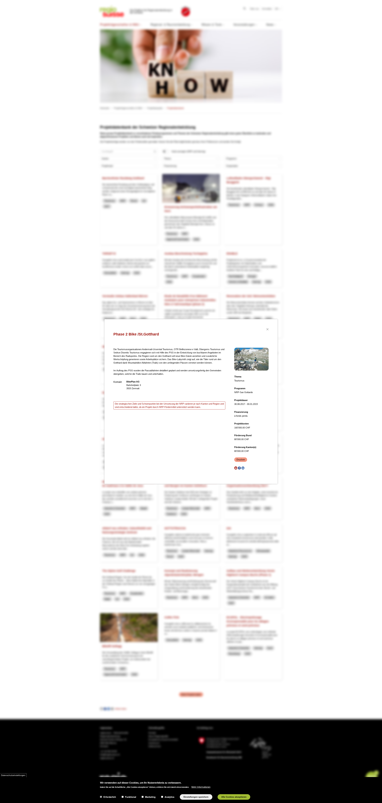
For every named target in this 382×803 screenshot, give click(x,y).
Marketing (150, 797)
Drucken (241, 459)
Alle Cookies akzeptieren (234, 797)
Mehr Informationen (200, 786)
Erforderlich (109, 797)
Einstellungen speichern (196, 797)
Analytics (169, 797)
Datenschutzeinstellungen (13, 775)
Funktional (130, 797)
